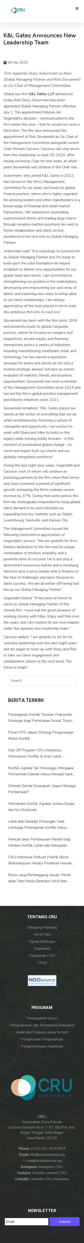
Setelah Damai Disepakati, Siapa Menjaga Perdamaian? (42, 789)
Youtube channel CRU (49, 1172)
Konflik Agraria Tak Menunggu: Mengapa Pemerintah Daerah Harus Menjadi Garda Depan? (41, 771)
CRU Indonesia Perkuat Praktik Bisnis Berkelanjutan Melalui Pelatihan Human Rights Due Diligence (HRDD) (40, 860)
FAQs (42, 962)
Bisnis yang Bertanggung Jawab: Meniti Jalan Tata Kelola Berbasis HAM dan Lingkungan (39, 878)
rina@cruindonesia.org (44, 1160)
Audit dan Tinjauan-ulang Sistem (42, 1032)
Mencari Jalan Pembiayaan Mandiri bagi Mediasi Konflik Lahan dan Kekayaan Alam (39, 842)
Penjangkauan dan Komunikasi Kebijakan (42, 1025)
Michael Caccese (25, 148)
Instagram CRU (50, 1166)
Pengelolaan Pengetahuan (42, 1039)
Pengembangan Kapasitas (42, 1046)
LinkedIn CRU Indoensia (49, 1179)
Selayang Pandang (42, 927)
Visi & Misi (42, 934)
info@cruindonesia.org (47, 1154)
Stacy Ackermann (35, 100)
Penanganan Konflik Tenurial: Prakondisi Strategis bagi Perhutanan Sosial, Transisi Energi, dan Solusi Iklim (41, 718)
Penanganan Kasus (42, 1018)
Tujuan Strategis (42, 941)
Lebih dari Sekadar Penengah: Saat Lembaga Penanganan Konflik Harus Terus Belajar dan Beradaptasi (37, 825)
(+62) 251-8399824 (48, 1148)
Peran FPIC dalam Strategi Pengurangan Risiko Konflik (41, 735)
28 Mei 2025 (17, 62)
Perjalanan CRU (42, 955)
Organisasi (42, 948)
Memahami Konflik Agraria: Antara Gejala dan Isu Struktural (41, 806)
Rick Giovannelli (41, 136)
